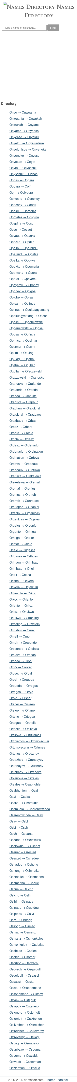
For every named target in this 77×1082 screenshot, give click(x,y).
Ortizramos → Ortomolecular (29, 741)
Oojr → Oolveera (21, 192)
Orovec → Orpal (20, 673)
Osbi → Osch (18, 827)
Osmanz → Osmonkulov (26, 938)
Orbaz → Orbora (20, 426)
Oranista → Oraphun (23, 402)
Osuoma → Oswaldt (23, 1055)
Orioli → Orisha (20, 574)
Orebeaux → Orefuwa (24, 470)
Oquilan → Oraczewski (25, 371)
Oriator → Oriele (20, 543)
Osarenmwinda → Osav (26, 815)
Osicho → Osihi (20, 895)
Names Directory (50, 10)
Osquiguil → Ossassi (24, 975)
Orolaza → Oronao (22, 654)
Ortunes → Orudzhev (24, 753)
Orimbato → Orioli (22, 568)
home (51, 1079)
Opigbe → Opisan (22, 297)
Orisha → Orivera (21, 580)
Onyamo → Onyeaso (24, 130)
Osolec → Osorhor (22, 957)
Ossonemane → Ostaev (26, 994)
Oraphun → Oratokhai (24, 408)
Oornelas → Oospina (24, 217)
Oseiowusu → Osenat (24, 846)
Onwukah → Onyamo (24, 124)
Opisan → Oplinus (22, 303)
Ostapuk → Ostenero (24, 1006)
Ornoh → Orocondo (23, 642)
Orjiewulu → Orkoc (22, 593)
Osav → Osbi (18, 821)
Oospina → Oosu (21, 223)
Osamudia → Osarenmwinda (29, 809)
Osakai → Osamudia (23, 802)
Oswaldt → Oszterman (25, 1061)
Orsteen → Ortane (22, 710)
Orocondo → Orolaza (24, 648)
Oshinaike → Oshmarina (26, 876)
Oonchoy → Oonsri (22, 204)
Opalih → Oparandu (23, 248)
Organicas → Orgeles (24, 519)
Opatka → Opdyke (22, 260)
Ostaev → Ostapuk (22, 1000)
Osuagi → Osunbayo (24, 1043)
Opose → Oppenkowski (26, 322)
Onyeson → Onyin (22, 161)
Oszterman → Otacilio (24, 1067)
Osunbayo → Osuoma (24, 1049)
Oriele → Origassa (22, 550)
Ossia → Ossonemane (25, 987)
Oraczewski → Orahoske (26, 377)
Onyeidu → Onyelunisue (26, 143)
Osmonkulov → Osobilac (26, 944)
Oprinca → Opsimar (23, 340)
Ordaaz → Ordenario (23, 445)
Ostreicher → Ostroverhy (26, 1031)
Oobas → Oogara (21, 180)
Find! (53, 27)
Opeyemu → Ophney (24, 285)
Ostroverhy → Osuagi (24, 1037)
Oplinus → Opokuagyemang (29, 309)
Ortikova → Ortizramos (25, 735)
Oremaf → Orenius (22, 488)
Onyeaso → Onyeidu (24, 137)
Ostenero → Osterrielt (24, 1012)
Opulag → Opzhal (22, 359)
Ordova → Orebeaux (23, 463)
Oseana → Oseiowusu (25, 839)
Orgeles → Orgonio (23, 525)
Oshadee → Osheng (23, 864)
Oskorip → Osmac (22, 926)
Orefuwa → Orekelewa (25, 476)
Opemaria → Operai (23, 272)
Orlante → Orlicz (21, 605)
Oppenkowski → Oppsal (26, 328)
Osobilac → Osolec (23, 950)
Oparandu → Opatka (23, 254)
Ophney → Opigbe (22, 291)
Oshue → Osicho (21, 889)
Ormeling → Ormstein (24, 624)
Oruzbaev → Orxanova (25, 772)
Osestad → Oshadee (24, 858)
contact (63, 1079)
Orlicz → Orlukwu (21, 611)
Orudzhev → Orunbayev (26, 759)
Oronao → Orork (20, 661)
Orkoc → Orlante (21, 599)
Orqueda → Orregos (23, 685)
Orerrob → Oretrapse (24, 500)
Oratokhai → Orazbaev (25, 414)
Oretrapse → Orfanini (24, 507)
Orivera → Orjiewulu (23, 587)
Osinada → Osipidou (24, 907)
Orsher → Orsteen (22, 704)
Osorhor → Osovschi (23, 963)
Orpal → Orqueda (21, 679)
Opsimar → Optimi (22, 346)
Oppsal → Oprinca (22, 334)
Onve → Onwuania (22, 112)
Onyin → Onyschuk (23, 167)
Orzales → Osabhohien (25, 784)
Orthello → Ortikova (23, 728)
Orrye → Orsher (20, 698)
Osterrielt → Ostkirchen (25, 1018)
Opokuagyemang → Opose (28, 315)
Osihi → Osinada (21, 901)
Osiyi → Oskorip (20, 920)
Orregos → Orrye (21, 691)
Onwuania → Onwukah (25, 118)
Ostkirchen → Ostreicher (26, 1024)
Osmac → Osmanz (22, 932)
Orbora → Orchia (21, 433)
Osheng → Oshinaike (24, 870)
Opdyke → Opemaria (24, 266)
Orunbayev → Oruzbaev (26, 765)
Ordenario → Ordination (26, 451)
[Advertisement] (38, 67)
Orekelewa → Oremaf (24, 482)
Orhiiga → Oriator (21, 537)
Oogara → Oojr (20, 186)
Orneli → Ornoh (20, 636)
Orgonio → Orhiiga (22, 531)
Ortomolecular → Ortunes (27, 747)
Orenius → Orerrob (22, 494)
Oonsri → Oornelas (22, 211)
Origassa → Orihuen (23, 556)
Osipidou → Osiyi (21, 913)
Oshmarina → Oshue (24, 883)
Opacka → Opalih (21, 241)
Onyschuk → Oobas (23, 174)
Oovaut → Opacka (22, 235)
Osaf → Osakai (20, 796)
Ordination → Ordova (24, 457)
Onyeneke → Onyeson (25, 155)
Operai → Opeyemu (23, 278)
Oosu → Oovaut (20, 229)
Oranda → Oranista (23, 396)
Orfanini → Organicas (24, 513)
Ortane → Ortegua (22, 716)
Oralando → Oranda (23, 389)
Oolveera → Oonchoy (24, 198)
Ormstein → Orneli (22, 630)
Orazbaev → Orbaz (22, 420)
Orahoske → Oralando (25, 383)
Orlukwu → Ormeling (24, 617)
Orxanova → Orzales (24, 778)
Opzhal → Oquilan (22, 365)
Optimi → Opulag (21, 352)
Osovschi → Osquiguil (25, 969)
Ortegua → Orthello (23, 722)
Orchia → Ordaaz (21, 439)
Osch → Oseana (21, 833)
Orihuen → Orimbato (23, 562)
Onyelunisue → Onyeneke (27, 149)
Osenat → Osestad (22, 852)
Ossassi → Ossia (21, 981)
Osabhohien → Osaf (23, 790)
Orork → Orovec (20, 667)
